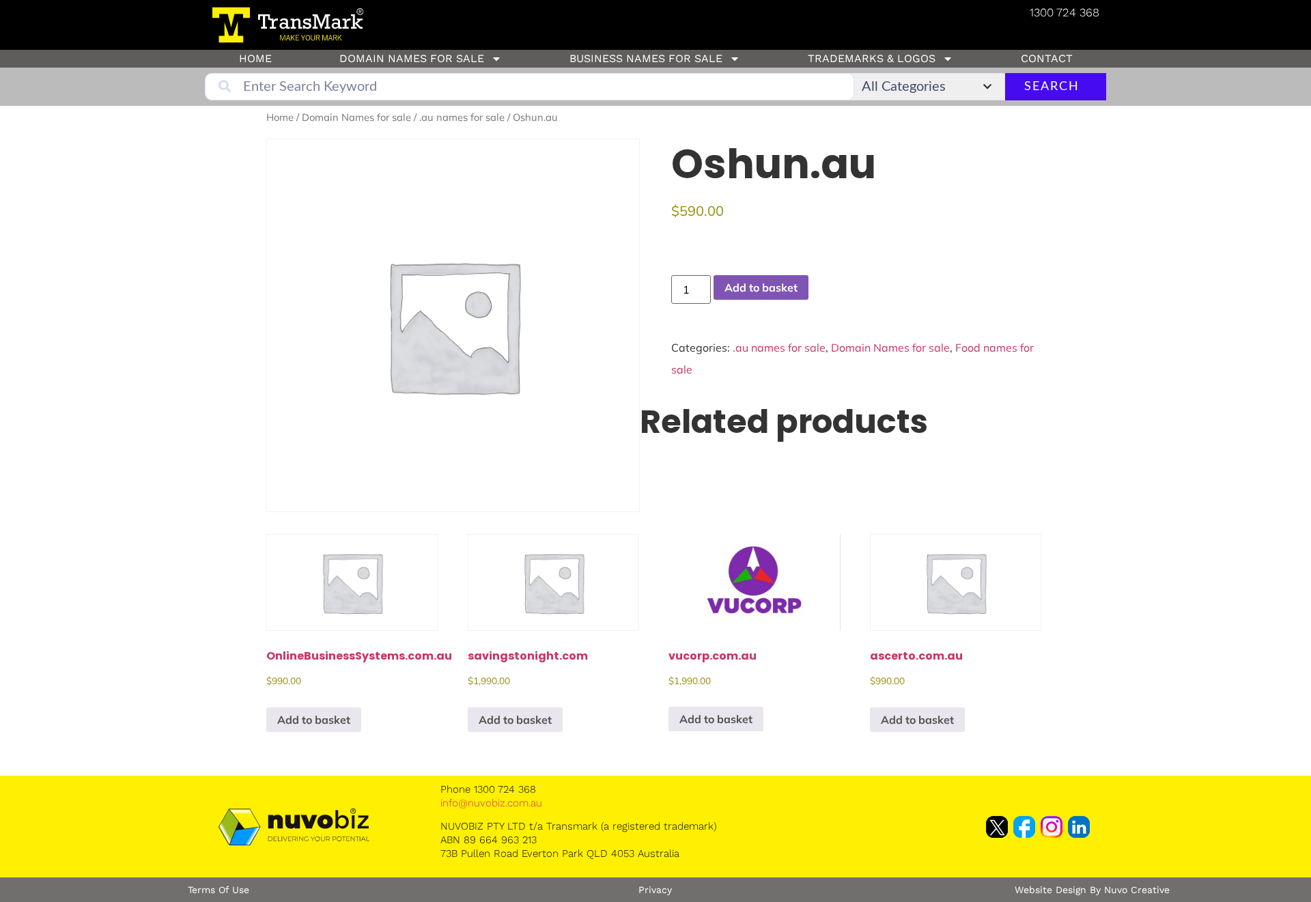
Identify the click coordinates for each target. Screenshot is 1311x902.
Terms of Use (218, 889)
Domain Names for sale (411, 58)
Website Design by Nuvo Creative (1092, 889)
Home (255, 58)
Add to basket (761, 287)
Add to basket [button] (313, 720)
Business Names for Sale (645, 58)
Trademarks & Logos (871, 58)
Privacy (655, 889)
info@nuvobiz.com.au (491, 803)
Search (1052, 87)
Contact (1047, 58)
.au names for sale (462, 117)
